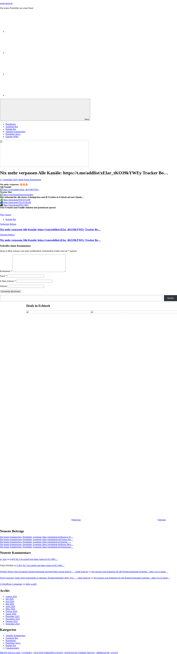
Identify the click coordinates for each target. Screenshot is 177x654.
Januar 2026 (11, 614)
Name (3, 276)
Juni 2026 (10, 601)
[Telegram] (26, 53)
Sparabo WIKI (12, 136)
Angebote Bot (12, 126)
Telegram (162, 520)
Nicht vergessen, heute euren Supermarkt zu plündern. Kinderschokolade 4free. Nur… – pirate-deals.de (45, 578)
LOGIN (114, 653)
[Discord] (26, 74)
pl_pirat (3, 559)
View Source (5, 215)
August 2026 (11, 596)
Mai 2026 (10, 604)
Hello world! (31, 584)
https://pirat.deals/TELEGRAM (17, 202)
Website (3, 286)
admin (21, 179)
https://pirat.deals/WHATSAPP (16, 200)
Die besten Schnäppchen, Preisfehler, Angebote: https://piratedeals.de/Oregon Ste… (36, 539)
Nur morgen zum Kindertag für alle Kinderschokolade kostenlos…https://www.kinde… (129, 571)
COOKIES (27, 653)
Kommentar (6, 271)
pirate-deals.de (6, 3)
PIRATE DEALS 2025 (10, 653)
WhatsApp (76, 520)
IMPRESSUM (102, 653)
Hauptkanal (11, 124)
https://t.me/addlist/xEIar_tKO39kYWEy (21, 189)
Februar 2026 (11, 611)
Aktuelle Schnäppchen (15, 131)
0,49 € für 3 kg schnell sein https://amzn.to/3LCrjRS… (34, 559)
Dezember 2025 (12, 616)
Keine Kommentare (32, 179)
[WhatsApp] (26, 31)
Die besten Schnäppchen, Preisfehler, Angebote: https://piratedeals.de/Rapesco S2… (36, 537)
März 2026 (10, 609)
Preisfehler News (13, 134)
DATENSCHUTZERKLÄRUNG (79, 653)
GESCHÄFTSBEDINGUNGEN (48, 653)
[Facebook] (26, 95)
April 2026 (10, 606)
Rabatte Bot (11, 129)
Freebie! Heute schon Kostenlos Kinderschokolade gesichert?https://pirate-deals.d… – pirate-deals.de (44, 571)
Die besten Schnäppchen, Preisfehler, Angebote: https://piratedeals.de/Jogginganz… (36, 547)
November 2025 (13, 619)
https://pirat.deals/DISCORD (15, 205)
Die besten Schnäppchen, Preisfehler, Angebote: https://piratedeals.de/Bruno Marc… (37, 544)
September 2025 (13, 624)
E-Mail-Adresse (7, 281)
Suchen (170, 298)
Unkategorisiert (12, 648)
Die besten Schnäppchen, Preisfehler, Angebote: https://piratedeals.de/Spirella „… (35, 542)
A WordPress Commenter (11, 584)
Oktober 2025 (12, 621)
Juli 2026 (10, 599)
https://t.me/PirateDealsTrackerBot (18, 195)
